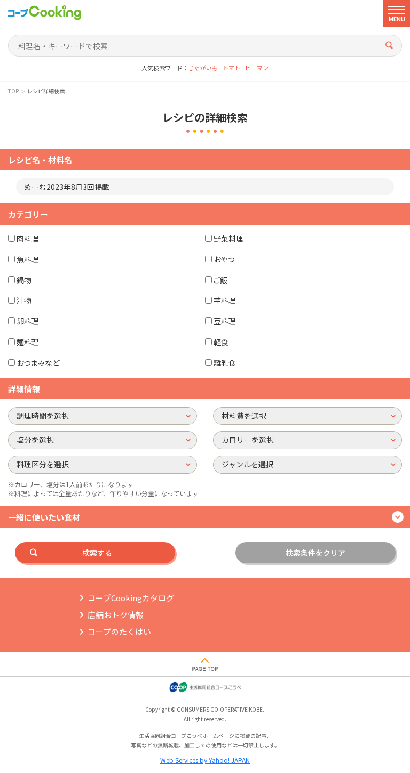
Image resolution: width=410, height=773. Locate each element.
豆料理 (225, 321)
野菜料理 (228, 238)
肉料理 (28, 238)
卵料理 (28, 321)
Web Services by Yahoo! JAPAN (205, 759)
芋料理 (225, 300)
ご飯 (220, 280)
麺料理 (28, 342)
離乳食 (225, 362)
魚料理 (28, 259)
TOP (13, 91)
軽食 (221, 342)
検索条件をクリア (315, 552)
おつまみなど (38, 362)
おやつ (224, 259)
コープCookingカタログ (131, 597)
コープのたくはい (119, 631)
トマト (231, 68)
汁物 (24, 300)
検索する (97, 552)
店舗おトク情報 (116, 614)
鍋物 (24, 280)
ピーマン (257, 68)
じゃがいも (203, 68)
